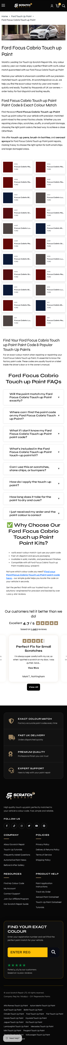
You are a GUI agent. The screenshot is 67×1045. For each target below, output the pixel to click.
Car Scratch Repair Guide (16, 904)
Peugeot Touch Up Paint (34, 1030)
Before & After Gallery (14, 865)
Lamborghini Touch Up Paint (16, 1026)
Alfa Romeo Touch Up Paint (16, 1005)
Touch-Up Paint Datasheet (49, 902)
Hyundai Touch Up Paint (36, 1018)
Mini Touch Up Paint (12, 1030)
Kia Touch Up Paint (34, 1022)
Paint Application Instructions (44, 885)
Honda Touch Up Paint (13, 1018)
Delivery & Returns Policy (47, 849)
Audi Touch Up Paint (13, 1010)
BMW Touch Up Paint (33, 1010)
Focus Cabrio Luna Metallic (55, 197)
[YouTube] (37, 826)
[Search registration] (53, 952)
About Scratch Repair (14, 844)
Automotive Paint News (15, 860)
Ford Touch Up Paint (21, 16)
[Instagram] (22, 826)
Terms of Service (44, 854)
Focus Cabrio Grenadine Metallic (22, 213)
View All (33, 687)
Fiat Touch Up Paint (54, 1014)
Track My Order (43, 891)
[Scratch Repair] (23, 5)
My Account (10, 888)
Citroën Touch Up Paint (14, 1014)
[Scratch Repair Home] (20, 797)
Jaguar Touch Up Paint (14, 1022)
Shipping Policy (43, 860)
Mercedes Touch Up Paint (42, 1026)
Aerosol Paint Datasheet (47, 897)
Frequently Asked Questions (17, 854)
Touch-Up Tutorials (13, 849)
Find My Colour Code (14, 883)
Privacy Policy (42, 844)
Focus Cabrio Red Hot (22, 167)
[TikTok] (14, 826)
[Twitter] (29, 826)
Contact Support (12, 893)
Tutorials (40, 907)
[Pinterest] (44, 826)
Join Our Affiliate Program (16, 899)
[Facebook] (7, 826)
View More (33, 668)
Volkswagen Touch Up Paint (38, 1035)
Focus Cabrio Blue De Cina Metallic (22, 197)
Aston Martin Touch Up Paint (42, 1005)
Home (5, 16)
